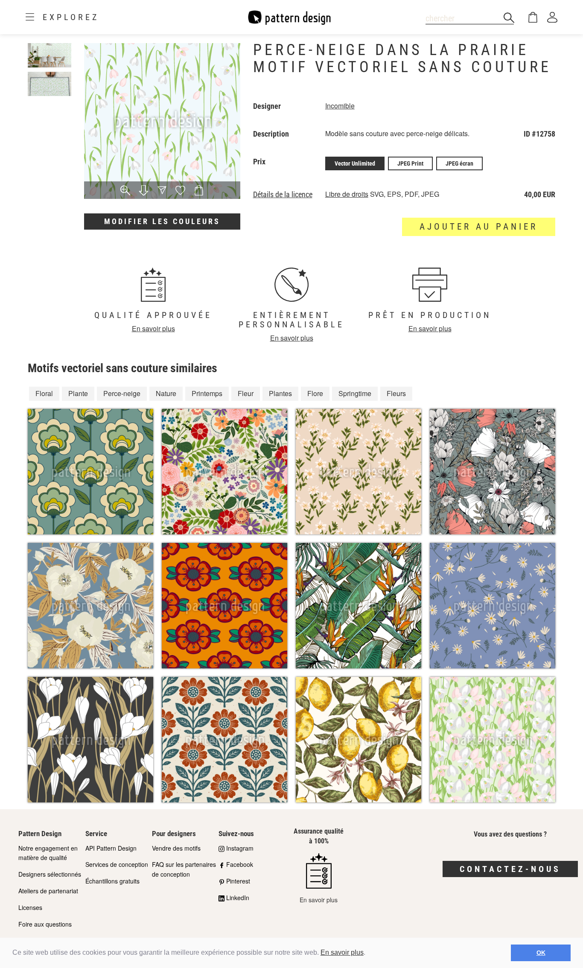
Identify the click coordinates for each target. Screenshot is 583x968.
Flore (315, 393)
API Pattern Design (111, 848)
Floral (44, 393)
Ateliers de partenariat (48, 890)
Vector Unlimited (355, 163)
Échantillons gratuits (112, 881)
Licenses (30, 907)
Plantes (280, 393)
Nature (166, 393)
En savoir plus (342, 952)
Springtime (354, 393)
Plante (78, 393)
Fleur (246, 393)
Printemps (207, 393)
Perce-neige (121, 393)
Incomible (340, 106)
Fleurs (396, 393)
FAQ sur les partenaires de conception (184, 869)
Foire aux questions (45, 924)
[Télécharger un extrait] (144, 191)
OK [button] (540, 952)
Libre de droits (346, 194)
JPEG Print (410, 163)
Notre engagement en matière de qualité (48, 853)
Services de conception (116, 864)
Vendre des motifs (176, 848)
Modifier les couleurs (162, 221)
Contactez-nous (510, 869)
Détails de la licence (282, 194)
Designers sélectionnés (49, 874)
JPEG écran (459, 163)
